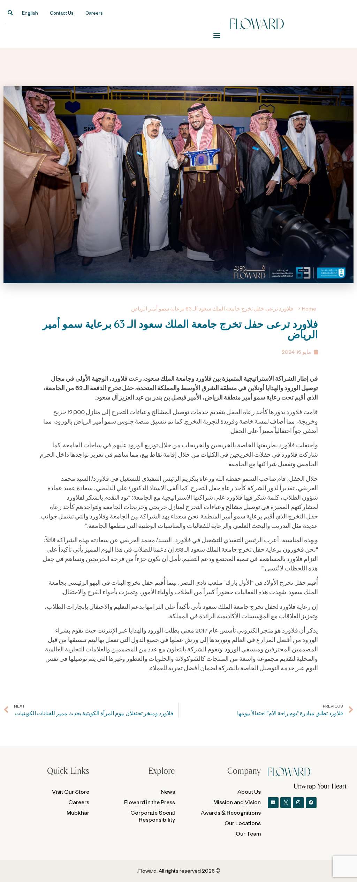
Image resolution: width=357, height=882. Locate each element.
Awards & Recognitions (231, 812)
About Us (249, 791)
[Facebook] (311, 802)
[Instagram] (298, 802)
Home (309, 308)
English (30, 13)
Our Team (248, 833)
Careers (94, 13)
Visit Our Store (70, 791)
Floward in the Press (149, 802)
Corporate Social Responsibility (152, 816)
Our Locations (243, 823)
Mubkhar (78, 812)
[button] (10, 12)
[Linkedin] (273, 802)
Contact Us (62, 13)
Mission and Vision (237, 802)
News (168, 791)
